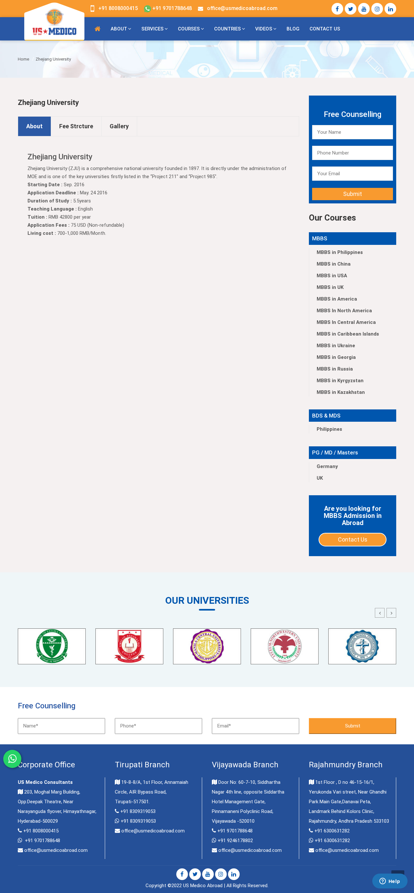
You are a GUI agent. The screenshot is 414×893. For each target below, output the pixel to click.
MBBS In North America (344, 311)
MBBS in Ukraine (336, 346)
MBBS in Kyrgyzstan (340, 381)
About (119, 29)
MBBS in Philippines (340, 252)
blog (293, 29)
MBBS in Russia (335, 369)
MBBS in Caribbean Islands (348, 334)
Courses (189, 29)
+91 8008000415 (118, 8)
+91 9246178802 (235, 840)
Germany (327, 466)
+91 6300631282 (332, 831)
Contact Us (325, 29)
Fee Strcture (76, 126)
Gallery (119, 126)
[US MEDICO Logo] (54, 21)
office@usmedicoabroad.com (242, 8)
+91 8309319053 (138, 811)
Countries (227, 29)
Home (23, 59)
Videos (263, 29)
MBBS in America (337, 299)
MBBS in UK (330, 287)
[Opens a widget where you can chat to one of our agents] (390, 882)
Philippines (329, 429)
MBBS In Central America (346, 322)
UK (320, 478)
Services (152, 29)
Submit (352, 193)
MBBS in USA (332, 276)
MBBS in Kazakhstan (341, 392)
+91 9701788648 (171, 8)
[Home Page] (97, 28)
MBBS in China (334, 264)
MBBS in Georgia (336, 357)
